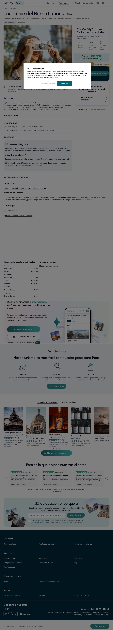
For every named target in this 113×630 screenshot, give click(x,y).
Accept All (64, 83)
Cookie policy (54, 77)
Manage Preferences (48, 83)
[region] (57, 76)
